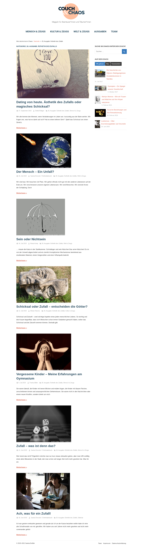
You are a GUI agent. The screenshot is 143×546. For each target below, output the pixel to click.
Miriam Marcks (35, 311)
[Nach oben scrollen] (139, 542)
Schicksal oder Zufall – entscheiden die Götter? (52, 306)
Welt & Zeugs (81, 31)
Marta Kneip (34, 243)
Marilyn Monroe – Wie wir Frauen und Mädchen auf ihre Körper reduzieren (114, 99)
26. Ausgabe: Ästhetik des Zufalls (58, 111)
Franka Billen (34, 382)
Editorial (80, 517)
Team (114, 31)
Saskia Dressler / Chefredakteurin (41, 176)
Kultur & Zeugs (59, 31)
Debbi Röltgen (39, 111)
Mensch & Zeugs (36, 31)
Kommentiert (116, 64)
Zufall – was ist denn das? (36, 446)
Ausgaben (100, 31)
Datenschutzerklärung (119, 543)
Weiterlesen (20, 128)
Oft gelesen (100, 64)
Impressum (107, 543)
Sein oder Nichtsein (31, 239)
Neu (107, 64)
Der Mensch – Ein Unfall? (35, 171)
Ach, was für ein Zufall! (33, 513)
